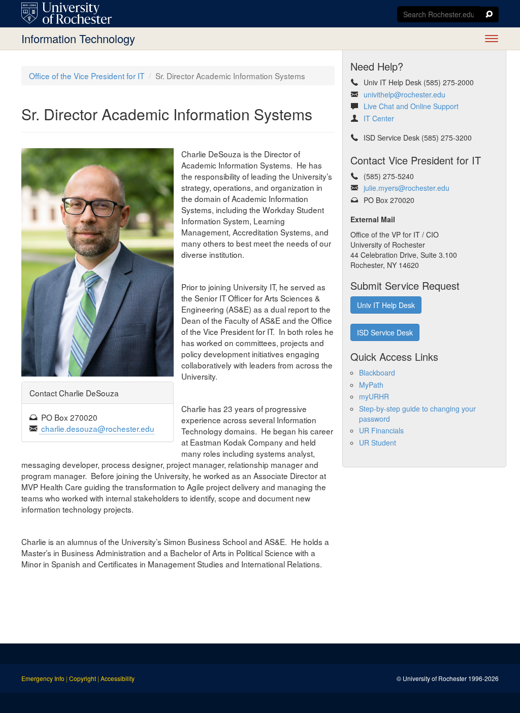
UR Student (377, 442)
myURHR (374, 396)
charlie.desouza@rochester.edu (96, 428)
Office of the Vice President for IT (86, 75)
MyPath (371, 385)
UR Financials (381, 430)
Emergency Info (42, 678)
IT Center (379, 118)
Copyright (82, 678)
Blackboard (377, 372)
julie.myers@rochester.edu (405, 188)
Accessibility (118, 678)
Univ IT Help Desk (386, 305)
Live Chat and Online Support (411, 106)
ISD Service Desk (385, 332)
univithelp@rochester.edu (404, 94)
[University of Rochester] (66, 13)
